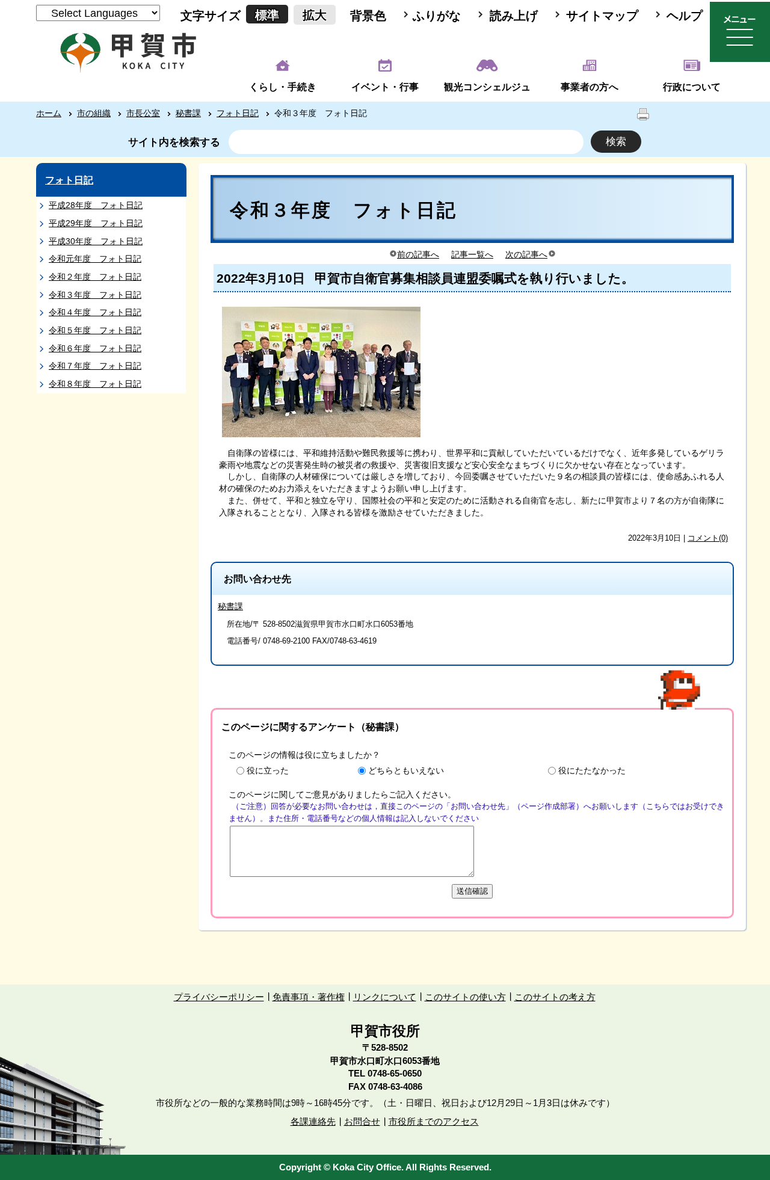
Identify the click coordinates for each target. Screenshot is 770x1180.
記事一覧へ (472, 254)
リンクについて (384, 997)
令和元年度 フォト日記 (95, 258)
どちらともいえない (406, 770)
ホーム (48, 113)
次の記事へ (526, 254)
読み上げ (514, 15)
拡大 (315, 15)
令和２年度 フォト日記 (95, 276)
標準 (267, 15)
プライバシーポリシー (219, 997)
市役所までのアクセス (434, 1121)
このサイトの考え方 (555, 997)
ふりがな (437, 15)
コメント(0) (708, 537)
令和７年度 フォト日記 (95, 365)
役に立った (268, 770)
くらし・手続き (282, 87)
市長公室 (143, 113)
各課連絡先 (313, 1121)
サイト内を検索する (174, 142)
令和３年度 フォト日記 (95, 295)
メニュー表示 (740, 32)
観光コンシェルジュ (487, 87)
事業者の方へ (589, 87)
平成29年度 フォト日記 (96, 223)
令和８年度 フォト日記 (95, 384)
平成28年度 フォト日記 (96, 205)
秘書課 (188, 113)
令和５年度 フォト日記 (95, 330)
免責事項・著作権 (309, 997)
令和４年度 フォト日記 (95, 312)
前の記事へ (418, 254)
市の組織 (94, 113)
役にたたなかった (592, 770)
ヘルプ (685, 15)
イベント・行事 (385, 87)
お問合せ (362, 1121)
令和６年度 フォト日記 (95, 348)
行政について (692, 87)
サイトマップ (602, 15)
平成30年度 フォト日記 (96, 241)
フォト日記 (238, 113)
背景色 (368, 15)
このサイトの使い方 (465, 997)
